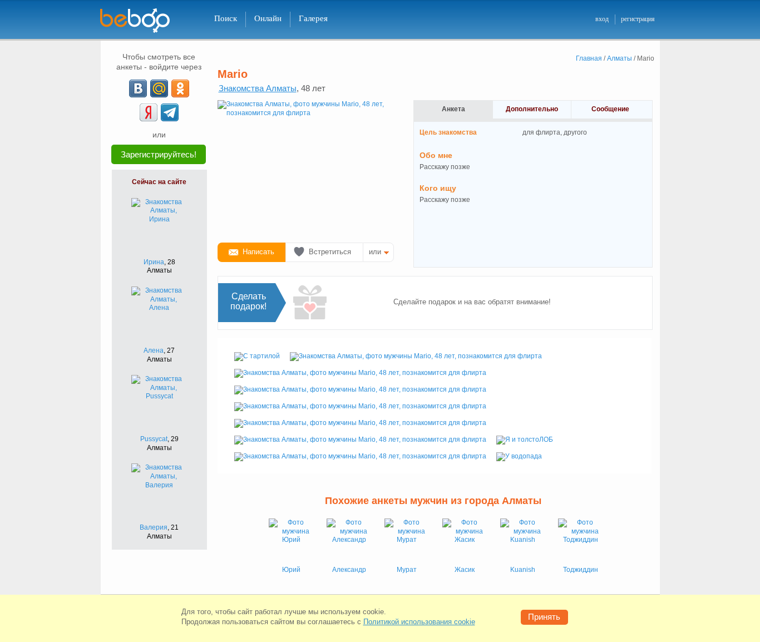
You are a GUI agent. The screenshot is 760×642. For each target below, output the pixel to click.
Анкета (453, 109)
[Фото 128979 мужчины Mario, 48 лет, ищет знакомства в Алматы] (360, 406)
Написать (258, 252)
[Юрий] (291, 540)
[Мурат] (406, 540)
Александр (349, 570)
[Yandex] (148, 112)
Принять (544, 616)
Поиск (225, 18)
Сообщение (610, 109)
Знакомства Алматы (258, 88)
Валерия (153, 527)
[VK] (138, 88)
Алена (154, 350)
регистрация (638, 19)
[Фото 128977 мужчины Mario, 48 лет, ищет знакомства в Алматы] (360, 373)
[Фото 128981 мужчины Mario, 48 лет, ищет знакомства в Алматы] (360, 439)
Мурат (407, 570)
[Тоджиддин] (580, 540)
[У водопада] (519, 456)
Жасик (465, 570)
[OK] (180, 88)
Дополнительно (532, 109)
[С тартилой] (257, 356)
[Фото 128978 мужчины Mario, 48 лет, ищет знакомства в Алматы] (360, 389)
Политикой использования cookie (419, 622)
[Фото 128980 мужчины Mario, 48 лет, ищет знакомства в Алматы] (360, 423)
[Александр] (349, 540)
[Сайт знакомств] (142, 20)
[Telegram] (170, 112)
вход (602, 19)
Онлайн (268, 18)
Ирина (154, 262)
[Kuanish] (522, 540)
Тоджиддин (580, 570)
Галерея (313, 18)
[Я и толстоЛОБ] (524, 439)
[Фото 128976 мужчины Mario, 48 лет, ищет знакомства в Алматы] (416, 356)
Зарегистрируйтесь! (158, 154)
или (375, 252)
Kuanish (522, 570)
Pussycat (153, 439)
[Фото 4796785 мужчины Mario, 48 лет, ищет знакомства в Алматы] (307, 167)
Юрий (291, 570)
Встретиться (330, 252)
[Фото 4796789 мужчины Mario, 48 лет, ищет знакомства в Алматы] (360, 456)
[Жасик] (464, 540)
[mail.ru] (159, 88)
